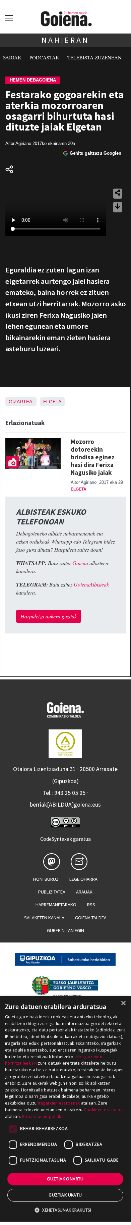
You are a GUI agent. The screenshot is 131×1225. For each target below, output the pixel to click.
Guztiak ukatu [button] (65, 1195)
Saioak (12, 57)
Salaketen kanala (44, 918)
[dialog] (65, 1109)
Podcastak (44, 57)
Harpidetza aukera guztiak (48, 616)
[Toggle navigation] (9, 18)
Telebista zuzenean (94, 57)
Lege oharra (83, 879)
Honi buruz (46, 879)
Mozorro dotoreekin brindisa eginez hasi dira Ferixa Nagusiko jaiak (93, 457)
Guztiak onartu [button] (65, 1179)
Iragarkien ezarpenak (59, 1103)
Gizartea (20, 401)
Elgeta (52, 401)
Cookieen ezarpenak (104, 1110)
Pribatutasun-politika (43, 1116)
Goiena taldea (91, 918)
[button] (65, 1210)
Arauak (84, 892)
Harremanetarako (56, 905)
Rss (91, 905)
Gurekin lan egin (65, 930)
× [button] (123, 1003)
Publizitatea (51, 892)
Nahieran (65, 40)
